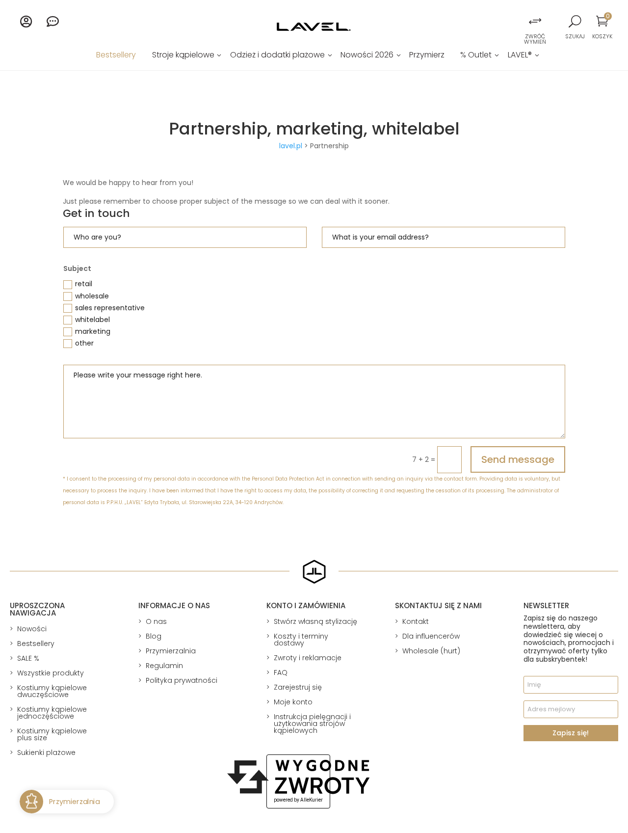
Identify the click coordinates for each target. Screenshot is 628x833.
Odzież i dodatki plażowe (277, 56)
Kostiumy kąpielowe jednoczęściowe (52, 712)
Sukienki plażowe (46, 752)
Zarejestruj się (298, 687)
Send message (517, 459)
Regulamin (164, 666)
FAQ (281, 672)
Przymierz (427, 56)
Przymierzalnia (171, 651)
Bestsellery (116, 56)
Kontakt (415, 621)
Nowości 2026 (366, 56)
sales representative (110, 308)
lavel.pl (290, 146)
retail (83, 284)
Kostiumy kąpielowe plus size (52, 734)
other (84, 343)
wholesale (92, 296)
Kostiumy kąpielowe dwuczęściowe (52, 691)
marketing (92, 331)
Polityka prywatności (181, 680)
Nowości (32, 629)
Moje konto (293, 702)
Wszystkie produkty (50, 673)
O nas (156, 621)
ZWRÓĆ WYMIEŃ (535, 39)
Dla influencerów (431, 636)
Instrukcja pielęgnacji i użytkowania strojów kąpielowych (312, 723)
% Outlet (476, 56)
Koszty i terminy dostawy (301, 639)
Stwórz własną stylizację (315, 621)
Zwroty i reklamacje (307, 658)
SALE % (28, 658)
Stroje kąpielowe (183, 56)
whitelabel (92, 319)
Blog (153, 636)
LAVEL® (520, 56)
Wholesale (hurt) (431, 651)
